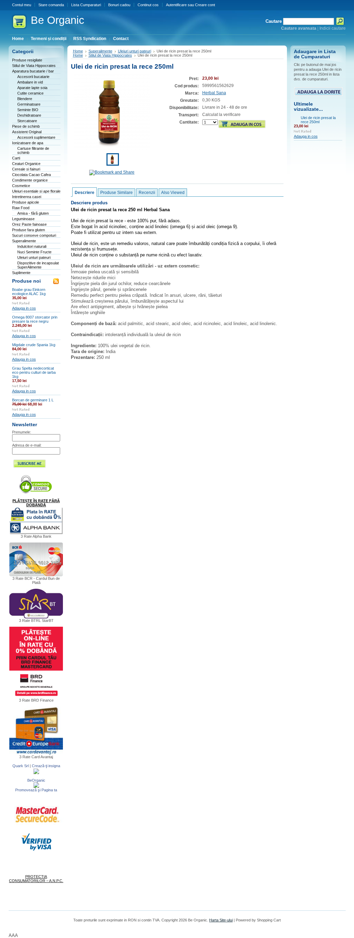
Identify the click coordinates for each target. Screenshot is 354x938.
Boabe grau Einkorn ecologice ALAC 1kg (29, 291)
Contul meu (21, 5)
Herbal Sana (214, 92)
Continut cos (148, 5)
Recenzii (147, 192)
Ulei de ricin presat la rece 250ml (318, 120)
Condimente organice (30, 180)
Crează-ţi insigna (46, 766)
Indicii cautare (332, 28)
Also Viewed (173, 192)
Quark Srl (20, 766)
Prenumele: (21, 432)
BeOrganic (36, 780)
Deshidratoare (29, 115)
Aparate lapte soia (32, 88)
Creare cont (205, 5)
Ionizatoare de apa (27, 143)
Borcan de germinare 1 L (33, 400)
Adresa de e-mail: (26, 445)
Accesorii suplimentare (36, 137)
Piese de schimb (26, 126)
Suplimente (21, 273)
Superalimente (24, 241)
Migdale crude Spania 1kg (33, 345)
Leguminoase (23, 219)
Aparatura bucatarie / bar (33, 71)
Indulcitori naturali (31, 246)
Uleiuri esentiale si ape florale (36, 191)
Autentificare (176, 5)
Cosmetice (21, 186)
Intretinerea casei (26, 197)
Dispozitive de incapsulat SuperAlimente (38, 265)
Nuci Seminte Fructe (34, 252)
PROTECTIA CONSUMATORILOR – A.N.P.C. (36, 879)
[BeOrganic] (36, 786)
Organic (57, 20)
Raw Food (20, 208)
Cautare (274, 21)
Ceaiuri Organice (26, 164)
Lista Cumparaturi (86, 5)
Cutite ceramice (30, 93)
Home (78, 51)
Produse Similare (116, 192)
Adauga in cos (24, 308)
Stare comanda (51, 5)
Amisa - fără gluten (33, 213)
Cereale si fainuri (26, 169)
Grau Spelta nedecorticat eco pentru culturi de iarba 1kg (34, 372)
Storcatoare (27, 121)
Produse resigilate (27, 60)
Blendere (24, 99)
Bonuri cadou (119, 5)
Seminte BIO (27, 110)
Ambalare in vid (30, 82)
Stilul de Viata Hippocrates (34, 65)
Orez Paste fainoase (29, 224)
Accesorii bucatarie (33, 77)
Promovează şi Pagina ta (36, 790)
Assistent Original (26, 132)
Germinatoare (28, 104)
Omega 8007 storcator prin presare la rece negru (34, 319)
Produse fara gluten (28, 230)
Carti (16, 158)
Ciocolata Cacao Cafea (31, 175)
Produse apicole (25, 202)
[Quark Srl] (36, 773)
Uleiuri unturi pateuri (33, 257)
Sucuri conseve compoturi (34, 235)
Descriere (84, 192)
